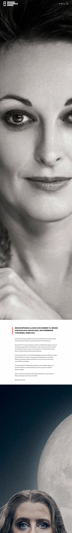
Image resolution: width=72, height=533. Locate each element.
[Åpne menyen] (67, 3)
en (59, 3)
